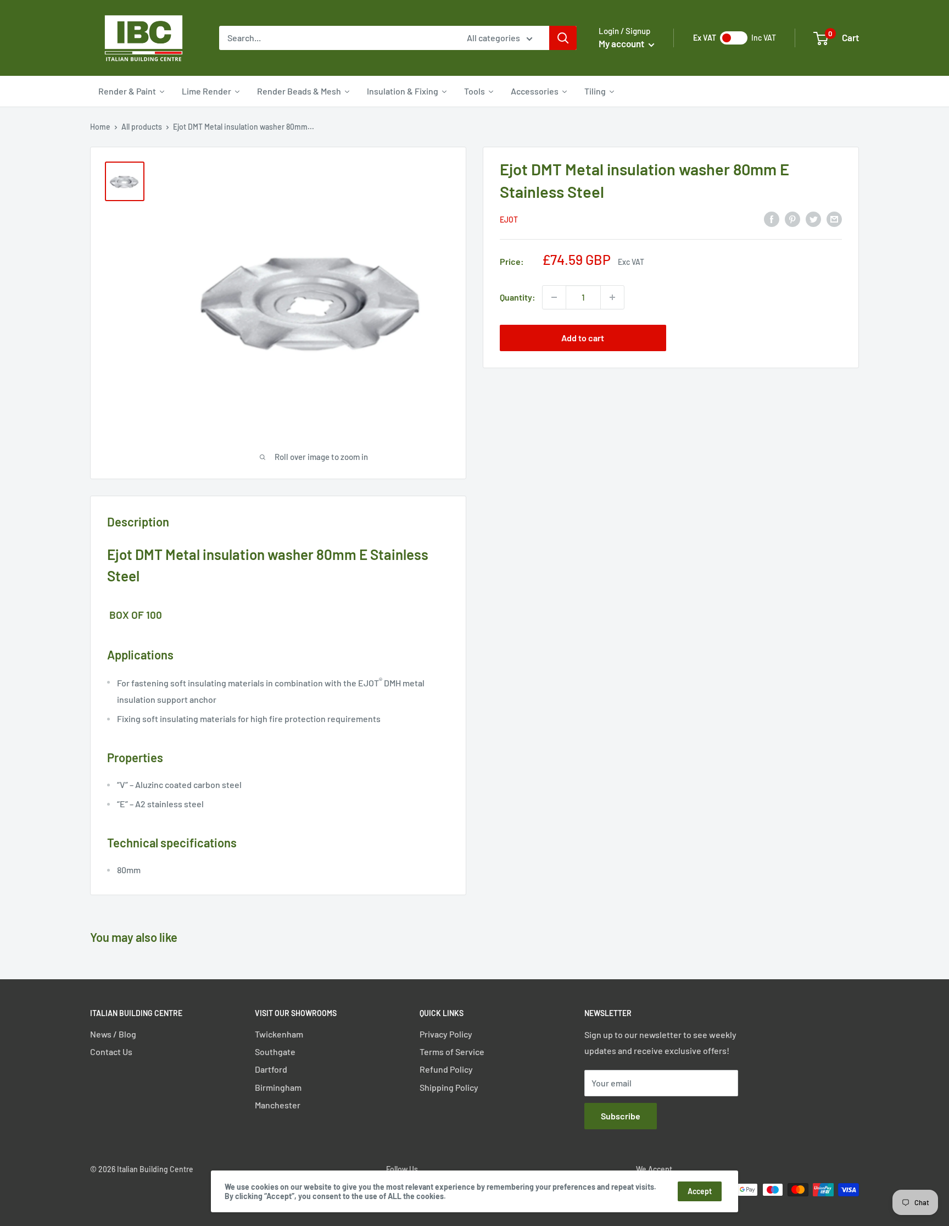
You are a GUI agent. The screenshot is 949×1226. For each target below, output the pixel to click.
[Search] (563, 38)
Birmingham (278, 1087)
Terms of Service (452, 1051)
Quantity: (517, 297)
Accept (700, 1191)
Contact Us (111, 1051)
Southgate (275, 1051)
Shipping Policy (449, 1087)
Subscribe (620, 1116)
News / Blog (113, 1034)
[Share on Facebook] (771, 218)
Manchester (277, 1105)
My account (622, 43)
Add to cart (582, 337)
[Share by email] (834, 218)
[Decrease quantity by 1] (554, 297)
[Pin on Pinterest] (792, 218)
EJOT (509, 219)
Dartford (271, 1069)
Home (100, 126)
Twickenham (279, 1034)
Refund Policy (446, 1069)
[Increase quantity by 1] (612, 297)
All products (141, 126)
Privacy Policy (446, 1034)
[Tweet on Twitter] (813, 218)
